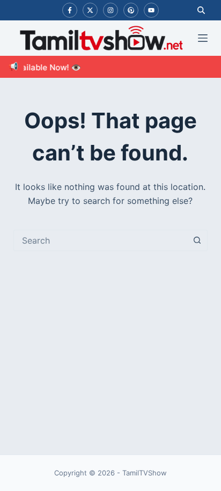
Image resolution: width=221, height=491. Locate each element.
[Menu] (203, 38)
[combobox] (100, 240)
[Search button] (197, 240)
